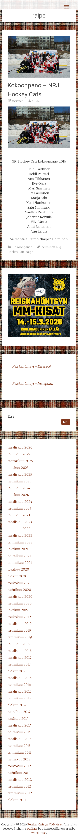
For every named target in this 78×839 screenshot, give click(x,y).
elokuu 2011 (17, 800)
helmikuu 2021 (19, 556)
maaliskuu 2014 (20, 725)
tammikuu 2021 (20, 563)
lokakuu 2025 (18, 468)
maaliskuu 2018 (20, 651)
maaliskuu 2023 (20, 522)
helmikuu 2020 (20, 603)
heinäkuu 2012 (19, 759)
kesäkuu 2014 (18, 719)
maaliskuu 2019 (20, 624)
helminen (48, 247)
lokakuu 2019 (18, 610)
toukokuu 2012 (19, 766)
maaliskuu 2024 (20, 502)
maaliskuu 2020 (20, 596)
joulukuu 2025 (19, 454)
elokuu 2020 (17, 576)
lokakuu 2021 (18, 549)
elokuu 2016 (17, 671)
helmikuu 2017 (19, 664)
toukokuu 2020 (20, 583)
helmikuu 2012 (19, 786)
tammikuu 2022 (20, 542)
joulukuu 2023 (19, 515)
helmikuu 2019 (19, 630)
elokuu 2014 (17, 705)
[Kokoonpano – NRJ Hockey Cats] (39, 76)
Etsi (11, 416)
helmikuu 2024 (19, 508)
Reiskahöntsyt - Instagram (32, 383)
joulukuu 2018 (19, 644)
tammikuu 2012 (20, 793)
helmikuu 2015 (19, 698)
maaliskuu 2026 (20, 447)
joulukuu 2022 (19, 529)
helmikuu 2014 (19, 732)
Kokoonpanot (22, 247)
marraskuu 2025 (20, 461)
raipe (29, 252)
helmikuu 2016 (19, 685)
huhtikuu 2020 (19, 590)
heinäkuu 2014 (19, 712)
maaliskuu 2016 (20, 678)
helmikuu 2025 (19, 481)
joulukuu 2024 (19, 488)
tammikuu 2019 (20, 637)
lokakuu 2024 (18, 495)
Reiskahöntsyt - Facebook (31, 366)
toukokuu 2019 (19, 617)
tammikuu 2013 (19, 752)
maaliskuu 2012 (20, 780)
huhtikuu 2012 (19, 773)
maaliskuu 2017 (19, 658)
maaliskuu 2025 (20, 474)
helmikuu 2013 (19, 746)
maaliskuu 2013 (19, 739)
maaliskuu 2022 (20, 535)
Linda (36, 101)
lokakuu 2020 (18, 569)
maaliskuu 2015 (19, 691)
